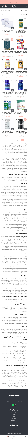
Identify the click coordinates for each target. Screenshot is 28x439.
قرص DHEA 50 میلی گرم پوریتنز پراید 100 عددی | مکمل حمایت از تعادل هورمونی (7, 93)
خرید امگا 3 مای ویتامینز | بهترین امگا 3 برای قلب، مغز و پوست (7, 52)
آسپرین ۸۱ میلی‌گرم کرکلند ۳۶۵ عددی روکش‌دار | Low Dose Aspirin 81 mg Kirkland (20, 31)
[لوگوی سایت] (14, 6)
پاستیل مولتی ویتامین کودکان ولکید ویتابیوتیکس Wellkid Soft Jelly (20, 52)
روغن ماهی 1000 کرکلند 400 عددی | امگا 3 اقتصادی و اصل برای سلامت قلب (21, 72)
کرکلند (22, 34)
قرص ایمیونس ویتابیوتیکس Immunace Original (7, 113)
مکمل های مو (24, 213)
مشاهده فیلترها (23, 14)
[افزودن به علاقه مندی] (16, 18)
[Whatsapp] (13, 405)
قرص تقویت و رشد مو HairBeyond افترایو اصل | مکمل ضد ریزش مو (7, 132)
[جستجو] (2, 6)
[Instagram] (15, 405)
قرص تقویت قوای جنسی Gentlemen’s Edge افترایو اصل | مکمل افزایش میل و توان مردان (21, 132)
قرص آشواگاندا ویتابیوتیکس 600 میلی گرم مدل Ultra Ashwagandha (20, 113)
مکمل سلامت (21, 35)
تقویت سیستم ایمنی (5, 115)
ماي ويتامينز (8, 54)
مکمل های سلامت (23, 278)
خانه (26, 10)
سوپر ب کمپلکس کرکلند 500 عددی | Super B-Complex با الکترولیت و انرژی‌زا (7, 72)
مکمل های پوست (24, 186)
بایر (9, 32)
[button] (12, 28)
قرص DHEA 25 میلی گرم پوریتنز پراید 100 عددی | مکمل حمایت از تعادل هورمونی (20, 93)
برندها (25, 34)
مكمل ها (17, 34)
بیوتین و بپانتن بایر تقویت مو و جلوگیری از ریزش (7, 31)
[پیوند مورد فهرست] (14, 400)
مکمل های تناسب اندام (23, 256)
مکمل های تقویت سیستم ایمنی (21, 236)
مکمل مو (3, 32)
